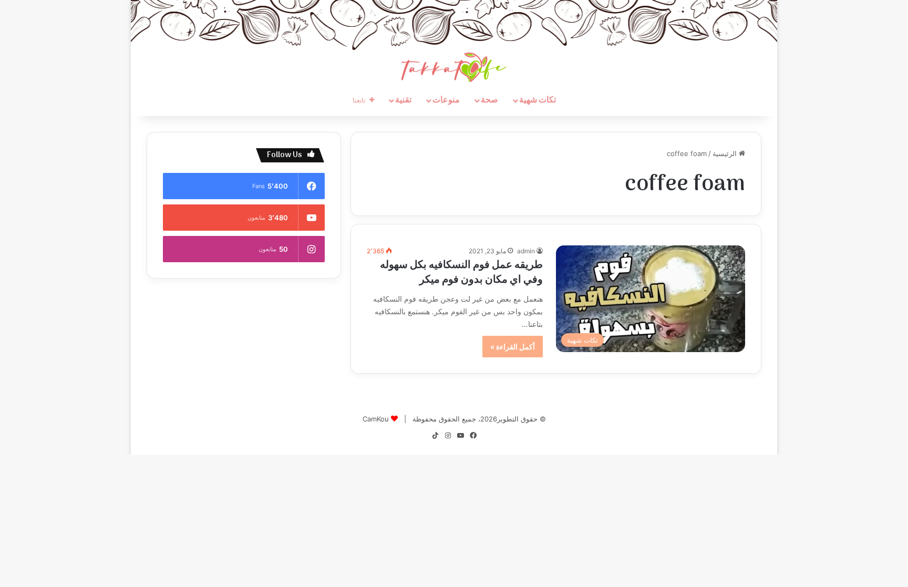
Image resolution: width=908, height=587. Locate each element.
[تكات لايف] (454, 67)
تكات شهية (537, 100)
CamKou (376, 419)
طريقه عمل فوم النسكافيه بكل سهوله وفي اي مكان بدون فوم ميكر (461, 273)
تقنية (403, 100)
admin (526, 251)
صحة (489, 100)
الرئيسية (726, 153)
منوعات (446, 100)
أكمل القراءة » (512, 346)
